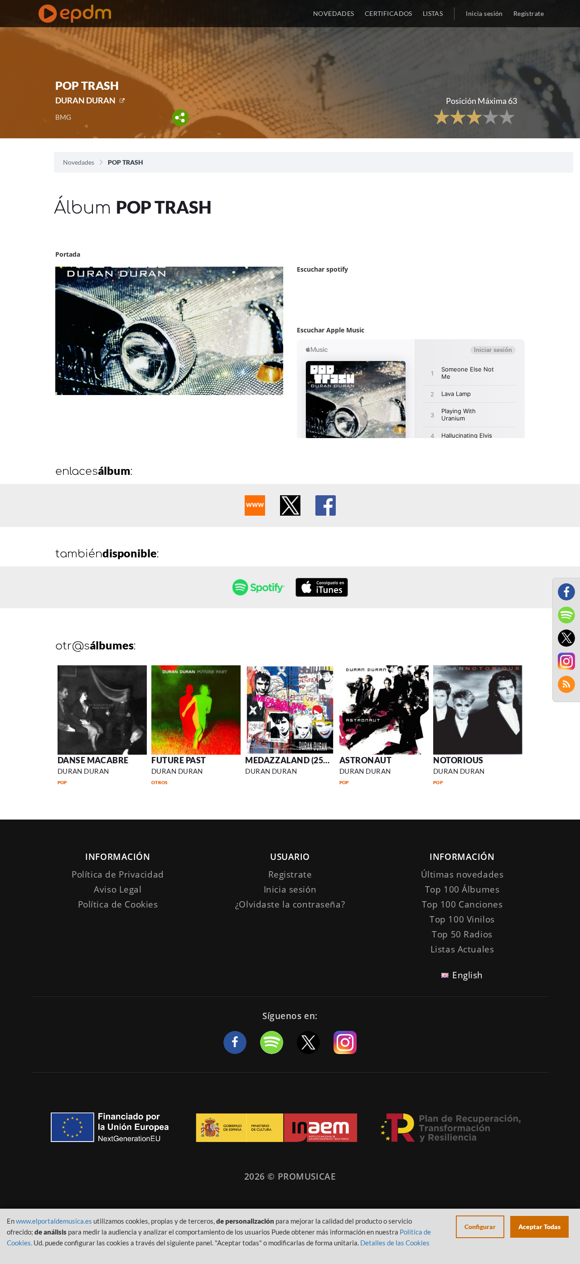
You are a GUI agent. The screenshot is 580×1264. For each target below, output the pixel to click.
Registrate (290, 874)
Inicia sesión (484, 13)
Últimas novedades (462, 874)
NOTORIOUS (458, 760)
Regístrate (528, 13)
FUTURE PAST (178, 760)
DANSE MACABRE (93, 760)
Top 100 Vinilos (462, 919)
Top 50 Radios (462, 934)
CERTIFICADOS (388, 13)
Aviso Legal (117, 889)
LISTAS (433, 13)
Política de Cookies (118, 904)
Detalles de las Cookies (395, 1243)
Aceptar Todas (539, 1226)
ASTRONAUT (365, 760)
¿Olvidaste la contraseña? (290, 904)
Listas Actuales (462, 949)
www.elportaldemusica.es (54, 1221)
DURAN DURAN (85, 100)
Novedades (78, 162)
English (467, 975)
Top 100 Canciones (462, 904)
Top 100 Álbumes (462, 889)
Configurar (480, 1226)
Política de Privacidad (118, 874)
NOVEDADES (333, 13)
